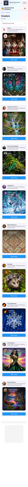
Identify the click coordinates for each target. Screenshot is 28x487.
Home (2, 12)
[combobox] (14, 23)
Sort (3, 21)
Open (24, 3)
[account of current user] (25, 8)
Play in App (14, 59)
